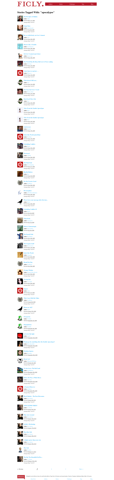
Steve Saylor (30, 398)
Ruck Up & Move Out (30, 99)
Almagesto (29, 255)
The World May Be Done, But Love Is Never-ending (38, 62)
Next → (81, 469)
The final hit (27, 279)
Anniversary (27, 127)
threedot (29, 129)
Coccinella (29, 281)
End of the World (29, 253)
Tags (83, 4)
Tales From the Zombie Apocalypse (34, 108)
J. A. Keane (29, 407)
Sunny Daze (27, 26)
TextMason (29, 183)
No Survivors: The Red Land (32, 368)
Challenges (72, 4)
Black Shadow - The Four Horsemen (34, 396)
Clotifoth (29, 319)
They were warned (29, 415)
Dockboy (29, 450)
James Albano (30, 228)
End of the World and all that (32, 135)
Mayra (28, 146)
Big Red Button (28, 172)
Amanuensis (29, 220)
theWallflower (30, 370)
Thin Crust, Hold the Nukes (31, 298)
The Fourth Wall (28, 234)
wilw (28, 37)
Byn (28, 174)
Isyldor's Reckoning (29, 424)
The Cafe (26, 448)
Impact (26, 289)
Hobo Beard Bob (30, 344)
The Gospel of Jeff (29, 244)
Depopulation (27, 325)
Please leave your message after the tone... (36, 200)
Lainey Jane (29, 56)
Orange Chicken (28, 270)
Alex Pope (29, 379)
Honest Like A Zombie (30, 45)
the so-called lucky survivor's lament (34, 35)
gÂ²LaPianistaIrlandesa (32, 192)
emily (28, 291)
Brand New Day (28, 262)
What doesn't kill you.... (30, 80)
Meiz (28, 110)
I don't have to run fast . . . (31, 71)
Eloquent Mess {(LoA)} (32, 272)
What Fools (27, 218)
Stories (61, 4)
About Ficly (33, 479)
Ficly (30, 4)
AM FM (29, 155)
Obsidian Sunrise (28, 351)
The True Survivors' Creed (31, 90)
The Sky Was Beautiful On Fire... (33, 457)
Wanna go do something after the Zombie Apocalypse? (39, 342)
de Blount (29, 389)
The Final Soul (28, 163)
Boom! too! (27, 359)
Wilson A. (29, 73)
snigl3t (28, 336)
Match (28, 202)
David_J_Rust (30, 91)
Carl (28, 82)
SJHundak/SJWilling (31, 361)
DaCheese (29, 64)
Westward (27, 153)
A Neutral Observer (29, 387)
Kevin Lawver (30, 245)
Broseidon (29, 353)
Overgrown (27, 317)
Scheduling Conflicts (29, 144)
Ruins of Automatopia (30, 226)
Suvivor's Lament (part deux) (32, 54)
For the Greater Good (30, 181)
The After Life (28, 432)
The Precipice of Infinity (31, 17)
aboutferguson (30, 46)
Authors (51, 4)
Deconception (27, 191)
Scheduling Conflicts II (30, 209)
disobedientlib (30, 28)
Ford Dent (29, 137)
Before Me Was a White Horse (32, 378)
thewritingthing (30, 165)
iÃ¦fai (28, 18)
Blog (92, 4)
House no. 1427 (28, 307)
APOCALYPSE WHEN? (30, 405)
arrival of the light (29, 334)
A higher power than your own (32, 440)
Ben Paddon (29, 236)
